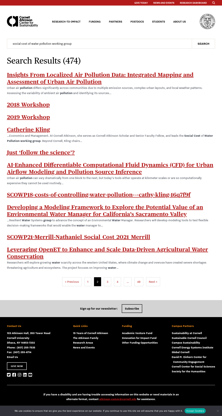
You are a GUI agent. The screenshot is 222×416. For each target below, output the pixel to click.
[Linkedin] (25, 375)
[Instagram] (19, 375)
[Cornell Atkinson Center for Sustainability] (22, 21)
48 (138, 282)
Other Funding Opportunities (140, 342)
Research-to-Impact (66, 21)
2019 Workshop (28, 117)
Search (203, 44)
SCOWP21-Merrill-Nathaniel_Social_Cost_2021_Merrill (78, 237)
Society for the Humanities (188, 371)
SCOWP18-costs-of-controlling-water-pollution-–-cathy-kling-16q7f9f (98, 194)
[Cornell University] (207, 21)
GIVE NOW (17, 366)
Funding (95, 21)
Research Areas (83, 342)
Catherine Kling (28, 129)
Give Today (141, 2)
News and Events (163, 2)
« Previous (72, 282)
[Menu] (213, 2)
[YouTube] (30, 375)
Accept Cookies (195, 410)
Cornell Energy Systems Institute (192, 347)
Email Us (12, 357)
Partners (115, 21)
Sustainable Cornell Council (189, 338)
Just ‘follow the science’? (41, 152)
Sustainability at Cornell (187, 333)
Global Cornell (180, 352)
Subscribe (132, 308)
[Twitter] (9, 375)
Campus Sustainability (186, 342)
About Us (179, 21)
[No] (217, 411)
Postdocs (137, 21)
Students (158, 21)
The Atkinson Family (85, 338)
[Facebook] (14, 375)
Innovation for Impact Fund (139, 338)
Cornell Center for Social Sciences (193, 366)
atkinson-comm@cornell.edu (117, 399)
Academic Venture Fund (137, 333)
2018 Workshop (28, 104)
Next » (153, 282)
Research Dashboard (193, 2)
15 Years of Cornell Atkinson (90, 333)
